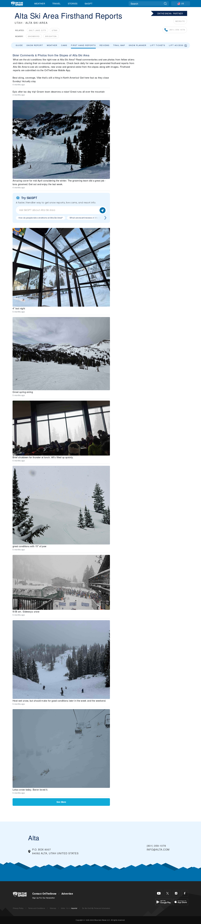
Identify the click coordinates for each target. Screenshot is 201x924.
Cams (64, 45)
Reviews (104, 45)
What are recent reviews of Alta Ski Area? (88, 217)
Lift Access (176, 45)
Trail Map (119, 45)
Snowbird (34, 36)
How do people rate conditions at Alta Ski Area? (41, 217)
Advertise (67, 893)
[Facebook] (184, 893)
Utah (54, 30)
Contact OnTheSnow (44, 893)
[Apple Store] (180, 901)
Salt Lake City (37, 30)
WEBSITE (180, 21)
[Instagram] (176, 893)
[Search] (165, 3)
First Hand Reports (83, 45)
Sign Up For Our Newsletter (43, 897)
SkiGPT (88, 3)
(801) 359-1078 (177, 29)
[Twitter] (167, 893)
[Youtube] (158, 893)
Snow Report (35, 45)
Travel (56, 3)
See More (61, 801)
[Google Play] (163, 901)
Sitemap (53, 908)
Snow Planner (137, 45)
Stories (72, 3)
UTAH (19, 23)
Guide (19, 45)
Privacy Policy (18, 908)
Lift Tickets (157, 45)
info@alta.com (158, 849)
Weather (39, 3)
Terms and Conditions (36, 908)
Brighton (51, 36)
